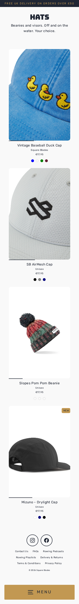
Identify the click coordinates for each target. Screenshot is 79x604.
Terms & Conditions (29, 563)
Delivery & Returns (51, 557)
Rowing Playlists (26, 557)
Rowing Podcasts (53, 551)
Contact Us (21, 551)
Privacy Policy (53, 563)
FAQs (36, 551)
